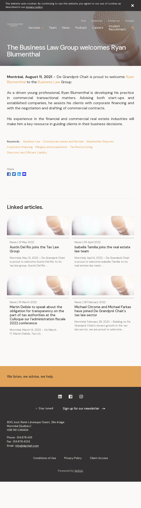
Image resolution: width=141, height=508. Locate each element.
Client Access (99, 458)
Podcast (81, 28)
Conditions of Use (44, 458)
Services (34, 27)
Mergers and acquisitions (51, 147)
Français (129, 21)
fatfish (79, 470)
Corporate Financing (20, 147)
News (66, 28)
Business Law (49, 82)
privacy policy (34, 7)
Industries (96, 20)
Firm (83, 20)
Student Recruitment (117, 27)
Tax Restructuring (81, 147)
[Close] (132, 5)
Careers (97, 28)
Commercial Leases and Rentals (63, 141)
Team (53, 28)
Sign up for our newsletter (81, 408)
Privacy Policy (73, 458)
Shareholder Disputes (100, 141)
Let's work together (109, 376)
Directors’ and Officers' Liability (27, 152)
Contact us (114, 20)
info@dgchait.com (27, 446)
